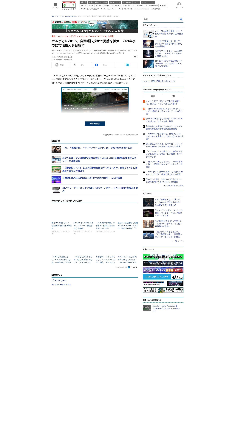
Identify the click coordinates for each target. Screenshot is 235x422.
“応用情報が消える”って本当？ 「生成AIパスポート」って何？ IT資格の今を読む (169, 223)
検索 (181, 19)
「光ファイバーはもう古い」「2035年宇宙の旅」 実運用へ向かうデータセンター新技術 (164, 164)
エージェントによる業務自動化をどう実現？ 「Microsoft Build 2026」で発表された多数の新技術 (128, 262)
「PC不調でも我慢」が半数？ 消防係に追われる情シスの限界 (105, 225)
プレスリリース (59, 280)
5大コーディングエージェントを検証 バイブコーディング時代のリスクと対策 (169, 213)
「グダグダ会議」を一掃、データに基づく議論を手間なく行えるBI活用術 (168, 43)
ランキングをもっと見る (174, 185)
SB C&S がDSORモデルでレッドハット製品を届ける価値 (83, 225)
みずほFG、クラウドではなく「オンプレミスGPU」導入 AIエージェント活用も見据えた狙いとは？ (106, 262)
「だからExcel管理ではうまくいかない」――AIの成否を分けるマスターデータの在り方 (164, 111)
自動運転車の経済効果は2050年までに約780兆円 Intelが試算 (92, 178)
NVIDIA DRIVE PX (61, 284)
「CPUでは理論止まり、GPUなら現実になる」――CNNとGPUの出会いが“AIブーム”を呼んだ (61, 262)
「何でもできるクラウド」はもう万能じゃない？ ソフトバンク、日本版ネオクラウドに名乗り (83, 262)
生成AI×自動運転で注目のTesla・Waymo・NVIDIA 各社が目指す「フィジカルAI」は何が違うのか (128, 228)
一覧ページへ (178, 241)
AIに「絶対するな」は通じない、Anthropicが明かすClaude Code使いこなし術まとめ (167, 202)
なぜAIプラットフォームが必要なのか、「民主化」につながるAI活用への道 (168, 53)
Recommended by (121, 267)
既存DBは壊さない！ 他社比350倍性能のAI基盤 (62, 225)
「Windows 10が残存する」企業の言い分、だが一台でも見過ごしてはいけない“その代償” (164, 136)
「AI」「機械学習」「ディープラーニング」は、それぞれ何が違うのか (97, 148)
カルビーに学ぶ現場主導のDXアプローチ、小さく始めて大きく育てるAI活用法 (169, 63)
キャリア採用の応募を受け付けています (160, 81)
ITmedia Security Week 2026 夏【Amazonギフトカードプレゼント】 (166, 308)
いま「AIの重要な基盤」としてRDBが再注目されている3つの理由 (169, 33)
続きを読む (95, 124)
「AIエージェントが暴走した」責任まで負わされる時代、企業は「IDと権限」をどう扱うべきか (164, 154)
